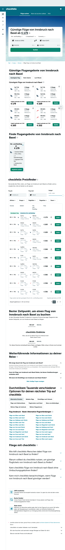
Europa (14, 63)
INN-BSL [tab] (39, 325)
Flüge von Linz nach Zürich (17, 427)
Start (9, 63)
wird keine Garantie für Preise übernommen (50, 522)
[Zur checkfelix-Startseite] (11, 9)
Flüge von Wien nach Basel (17, 415)
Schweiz (19, 63)
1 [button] (54, 302)
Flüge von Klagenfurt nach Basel (18, 432)
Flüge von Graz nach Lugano (44, 432)
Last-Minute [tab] (38, 78)
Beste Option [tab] (27, 78)
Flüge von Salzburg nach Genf (44, 427)
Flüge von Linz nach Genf (43, 434)
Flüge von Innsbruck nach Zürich (18, 436)
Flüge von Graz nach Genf (16, 434)
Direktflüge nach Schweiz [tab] (45, 399)
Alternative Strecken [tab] (16, 399)
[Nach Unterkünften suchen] (3, 17)
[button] (3, 9)
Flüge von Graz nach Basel (43, 422)
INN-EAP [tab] (31, 325)
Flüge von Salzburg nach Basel (44, 420)
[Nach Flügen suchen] (3, 14)
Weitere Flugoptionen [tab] (36, 407)
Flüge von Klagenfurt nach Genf (45, 429)
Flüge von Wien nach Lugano (44, 439)
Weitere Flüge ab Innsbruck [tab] (18, 407)
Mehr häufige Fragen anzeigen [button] (35, 381)
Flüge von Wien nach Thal (16, 422)
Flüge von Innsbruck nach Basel (45, 436)
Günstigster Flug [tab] (15, 78)
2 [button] (57, 302)
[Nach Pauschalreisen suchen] (3, 24)
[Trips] (3, 29)
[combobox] (42, 36)
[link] (16, 169)
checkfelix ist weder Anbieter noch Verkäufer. (24, 527)
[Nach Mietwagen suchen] (3, 21)
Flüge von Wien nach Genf (17, 418)
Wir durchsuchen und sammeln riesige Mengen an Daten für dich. (30, 530)
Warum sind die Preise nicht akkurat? (21, 533)
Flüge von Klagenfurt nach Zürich (45, 425)
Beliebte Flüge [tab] (30, 399)
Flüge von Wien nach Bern (16, 425)
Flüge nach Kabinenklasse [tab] (17, 403)
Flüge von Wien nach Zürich (44, 415)
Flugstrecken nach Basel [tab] (35, 403)
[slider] (63, 196)
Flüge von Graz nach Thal (16, 439)
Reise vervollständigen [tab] (52, 403)
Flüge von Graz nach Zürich (44, 418)
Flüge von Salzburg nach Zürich (18, 420)
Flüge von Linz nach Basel (16, 429)
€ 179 (24, 33)
